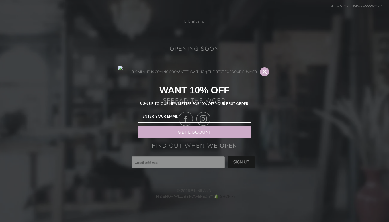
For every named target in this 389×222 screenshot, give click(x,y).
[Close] (264, 72)
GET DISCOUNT (194, 132)
